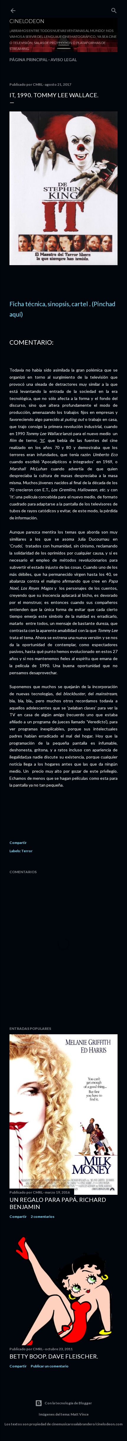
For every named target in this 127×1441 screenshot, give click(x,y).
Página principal (28, 59)
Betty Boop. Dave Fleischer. (53, 1356)
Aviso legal (64, 59)
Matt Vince (80, 1414)
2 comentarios (42, 1216)
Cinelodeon (26, 21)
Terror (26, 851)
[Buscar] (114, 9)
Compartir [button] (18, 842)
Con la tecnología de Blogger (68, 1403)
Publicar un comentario (50, 1366)
